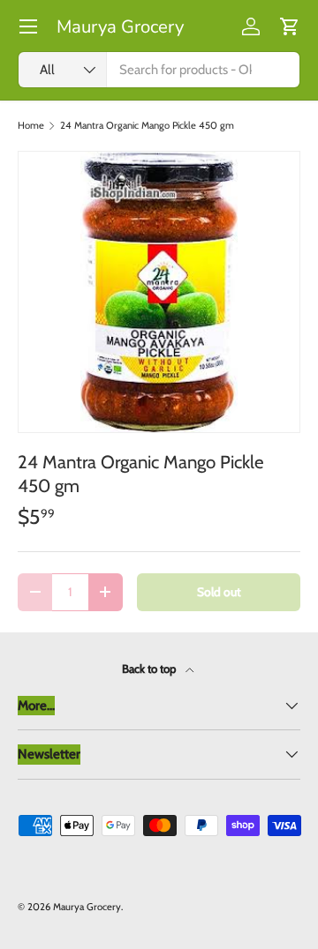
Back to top (150, 668)
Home (31, 126)
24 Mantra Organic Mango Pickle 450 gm (147, 126)
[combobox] (159, 69)
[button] (289, 26)
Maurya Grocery (87, 906)
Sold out (219, 592)
